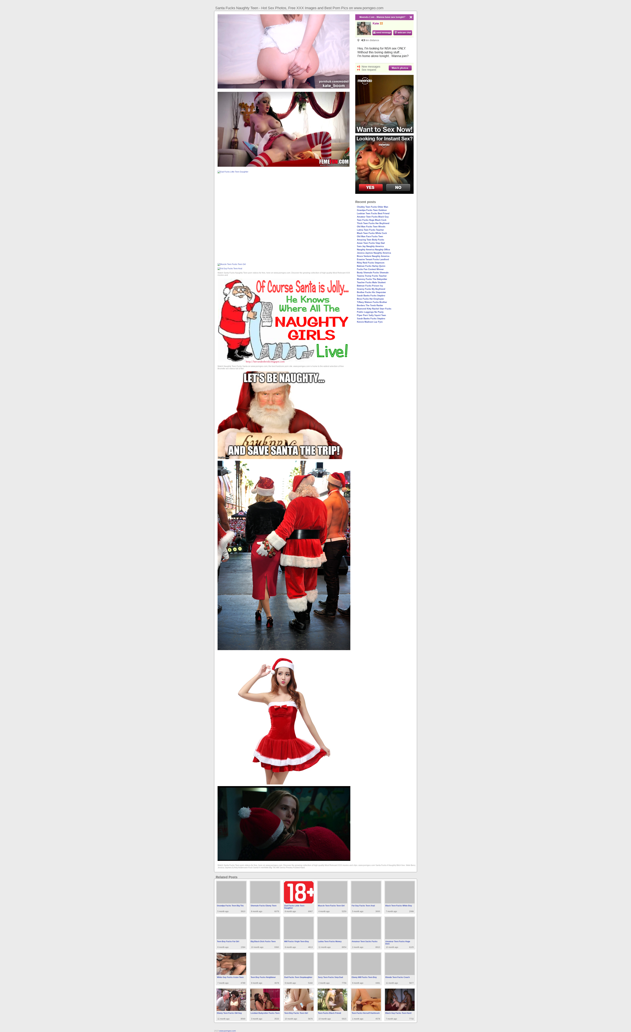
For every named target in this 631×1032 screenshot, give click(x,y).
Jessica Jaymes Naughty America (374, 253)
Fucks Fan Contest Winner (370, 269)
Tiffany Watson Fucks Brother (372, 302)
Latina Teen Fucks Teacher (370, 230)
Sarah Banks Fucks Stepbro (371, 295)
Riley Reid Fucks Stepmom (371, 262)
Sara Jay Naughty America (370, 246)
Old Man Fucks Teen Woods (371, 226)
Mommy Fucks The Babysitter (372, 279)
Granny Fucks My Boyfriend (371, 289)
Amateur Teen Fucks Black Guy (373, 216)
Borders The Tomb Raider (370, 305)
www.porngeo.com (227, 1031)
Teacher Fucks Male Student (371, 282)
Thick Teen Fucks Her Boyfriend (373, 223)
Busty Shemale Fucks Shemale (372, 272)
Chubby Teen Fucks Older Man (372, 207)
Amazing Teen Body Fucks (370, 239)
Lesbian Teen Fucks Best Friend (373, 213)
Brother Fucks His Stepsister (371, 292)
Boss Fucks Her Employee (370, 299)
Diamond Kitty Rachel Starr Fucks (374, 308)
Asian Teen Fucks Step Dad (371, 243)
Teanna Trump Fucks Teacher (372, 276)
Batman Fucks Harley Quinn (371, 266)
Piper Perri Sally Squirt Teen (371, 315)
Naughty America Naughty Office (373, 249)
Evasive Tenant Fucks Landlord (373, 259)
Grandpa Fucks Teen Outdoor (372, 210)
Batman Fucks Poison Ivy (370, 285)
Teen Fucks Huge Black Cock (371, 220)
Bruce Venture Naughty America (373, 256)
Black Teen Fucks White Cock (372, 233)
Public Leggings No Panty (370, 312)
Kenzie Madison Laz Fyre (370, 322)
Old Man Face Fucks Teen (370, 236)
